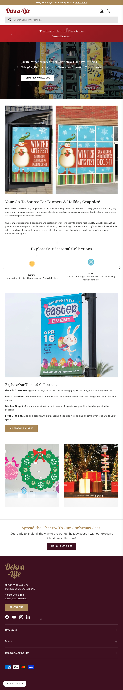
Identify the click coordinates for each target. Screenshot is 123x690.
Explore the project (61, 36)
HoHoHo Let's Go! (61, 546)
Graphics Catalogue (38, 78)
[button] (108, 11)
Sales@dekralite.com (16, 598)
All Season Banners (21, 428)
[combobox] (61, 20)
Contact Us (16, 607)
